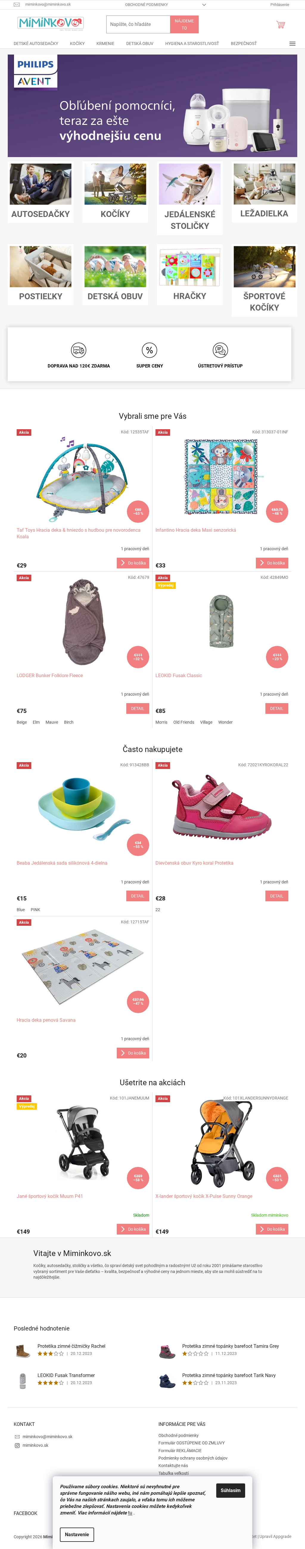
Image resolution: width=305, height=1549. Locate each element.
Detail (137, 708)
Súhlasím (231, 1490)
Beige (22, 722)
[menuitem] (36, 43)
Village (206, 722)
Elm (36, 722)
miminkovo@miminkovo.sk (47, 1436)
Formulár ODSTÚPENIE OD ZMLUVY (191, 1443)
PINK (35, 909)
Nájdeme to (184, 24)
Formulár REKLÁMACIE (180, 1450)
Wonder (225, 722)
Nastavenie (77, 1534)
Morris (161, 722)
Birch (69, 722)
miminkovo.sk (35, 1445)
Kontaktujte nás (173, 1465)
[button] (29, 106)
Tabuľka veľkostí (173, 1473)
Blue (21, 909)
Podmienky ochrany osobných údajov (193, 1458)
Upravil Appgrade (275, 1536)
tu (130, 1513)
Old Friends (183, 722)
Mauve (52, 722)
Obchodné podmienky (146, 4)
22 (157, 909)
